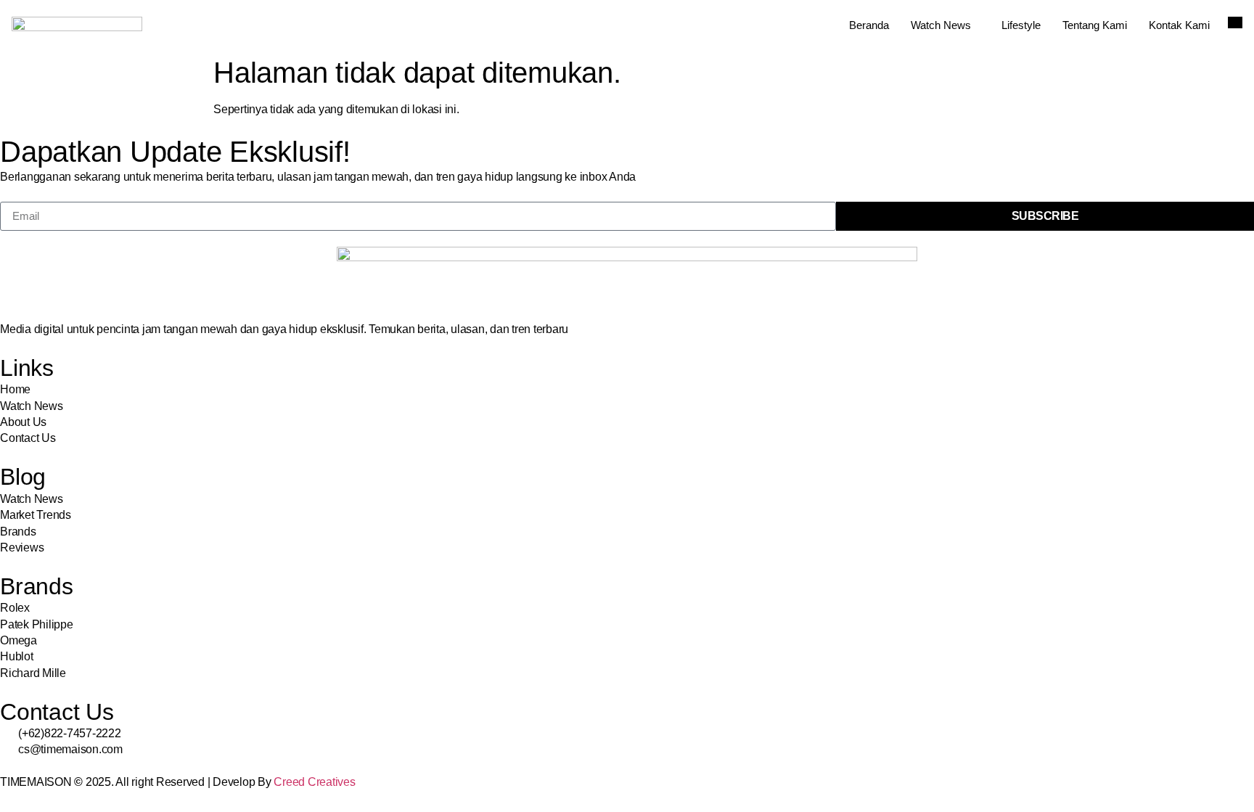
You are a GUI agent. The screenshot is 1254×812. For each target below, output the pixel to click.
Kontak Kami (1179, 25)
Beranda (869, 25)
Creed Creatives (314, 782)
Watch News (941, 25)
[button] (1235, 22)
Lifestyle (1021, 25)
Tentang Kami (1094, 25)
